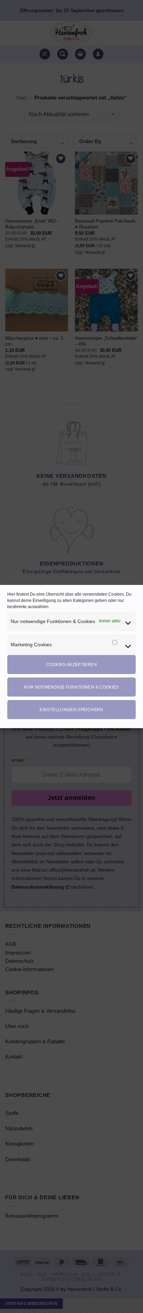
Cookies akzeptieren (71, 664)
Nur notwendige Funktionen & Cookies (71, 687)
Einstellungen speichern (71, 709)
